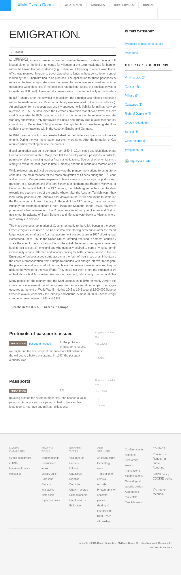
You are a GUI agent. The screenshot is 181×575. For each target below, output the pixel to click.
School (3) (131, 131)
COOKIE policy (162, 478)
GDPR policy (161, 474)
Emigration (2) (134, 149)
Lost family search (131, 463)
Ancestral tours (106, 457)
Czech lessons (134, 502)
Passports (19, 381)
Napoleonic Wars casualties (19, 471)
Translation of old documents (134, 473)
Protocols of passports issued (41, 333)
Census (74, 463)
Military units (49, 473)
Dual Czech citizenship (104, 519)
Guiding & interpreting (104, 508)
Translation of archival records (105, 479)
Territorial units (50, 457)
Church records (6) (137, 122)
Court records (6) (135, 140)
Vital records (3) (135, 77)
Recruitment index (48, 466)
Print (96, 351)
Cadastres (75, 473)
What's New (73, 5)
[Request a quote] (138, 160)
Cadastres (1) (133, 104)
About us (158, 467)
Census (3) (132, 86)
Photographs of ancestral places (106, 495)
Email (102, 351)
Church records (78, 489)
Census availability (47, 487)
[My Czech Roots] (36, 4)
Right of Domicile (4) (138, 113)
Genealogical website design (134, 484)
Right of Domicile (74, 482)
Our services (124, 5)
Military (73, 468)
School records (78, 495)
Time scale (48, 495)
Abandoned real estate (132, 494)
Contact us (160, 454)
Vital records (76, 457)
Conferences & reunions (134, 452)
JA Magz (33, 546)
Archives (98, 5)
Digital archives (50, 500)
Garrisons (47, 479)
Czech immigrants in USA (20, 460)
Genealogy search (103, 466)
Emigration (18, 343)
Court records (77, 500)
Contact (149, 5)
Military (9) (131, 95)
